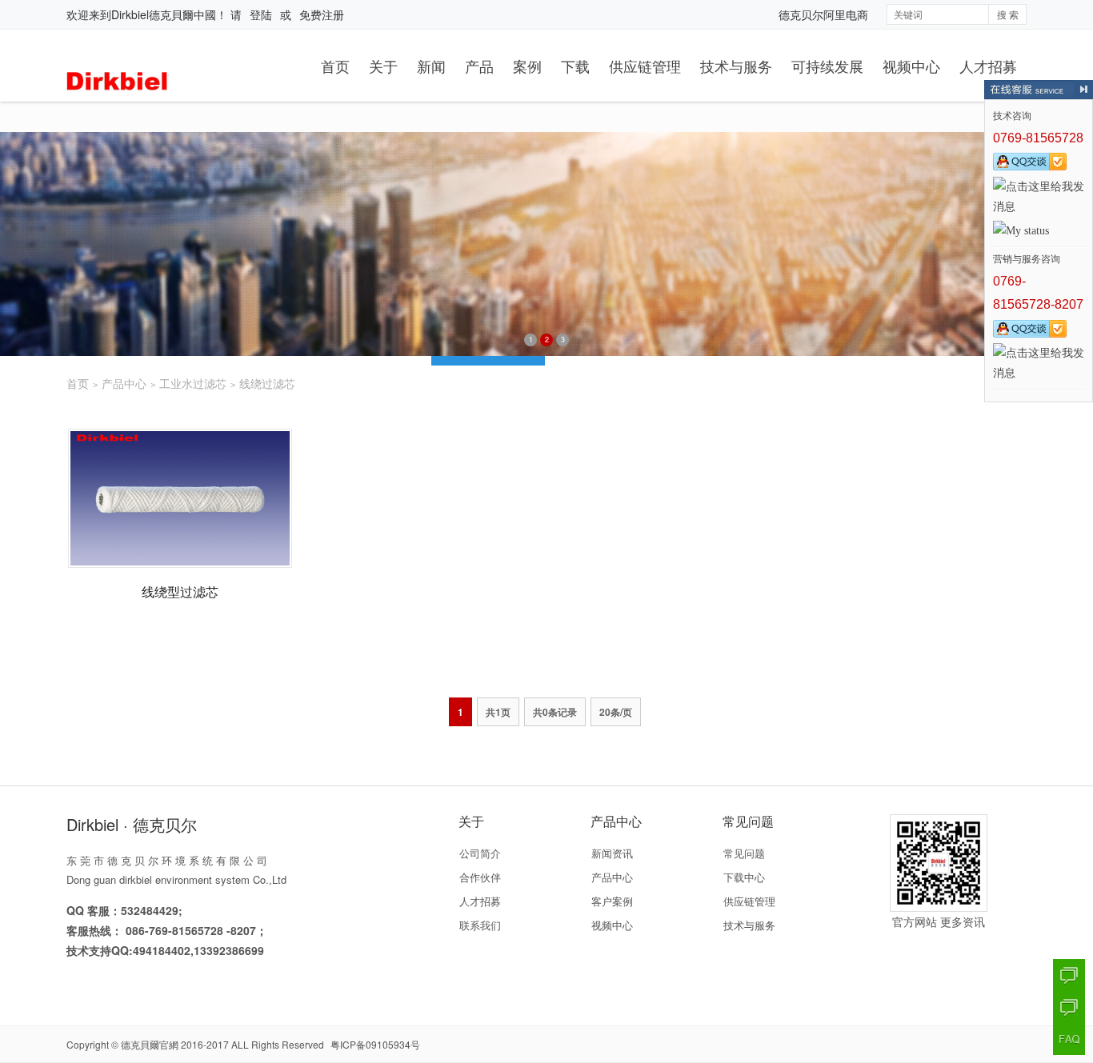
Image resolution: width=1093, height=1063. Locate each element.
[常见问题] (1069, 1039)
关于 (383, 65)
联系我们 (480, 925)
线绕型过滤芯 (180, 591)
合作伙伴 (480, 877)
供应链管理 (645, 65)
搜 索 (1008, 14)
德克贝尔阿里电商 (823, 14)
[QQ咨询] (1069, 975)
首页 (335, 65)
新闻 (431, 65)
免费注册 (321, 14)
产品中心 (124, 383)
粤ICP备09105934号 (375, 1044)
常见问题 (744, 853)
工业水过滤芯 (192, 383)
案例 (527, 65)
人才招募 (988, 65)
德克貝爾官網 (149, 1044)
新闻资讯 (612, 853)
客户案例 (612, 901)
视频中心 (911, 65)
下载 (575, 65)
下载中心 (744, 877)
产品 (479, 65)
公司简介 (480, 853)
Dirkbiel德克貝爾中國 (163, 14)
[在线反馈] (1069, 1007)
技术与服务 (736, 65)
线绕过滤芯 (267, 383)
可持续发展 (827, 65)
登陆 (261, 14)
